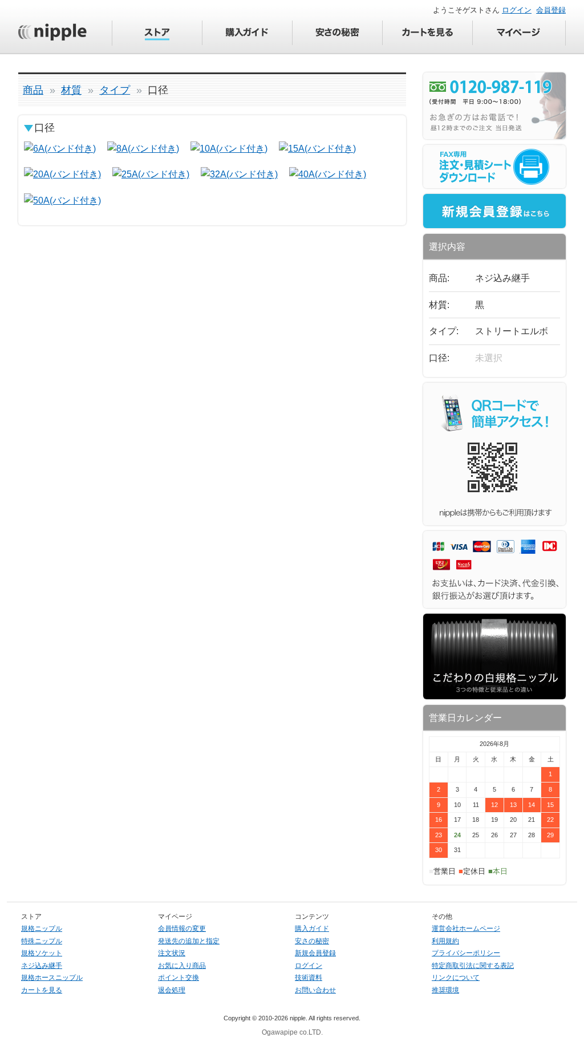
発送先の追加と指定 (189, 941)
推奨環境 (445, 990)
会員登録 (551, 10)
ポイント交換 (178, 978)
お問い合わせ (315, 990)
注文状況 (171, 953)
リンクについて (456, 978)
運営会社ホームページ (466, 929)
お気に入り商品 (182, 966)
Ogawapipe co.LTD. (292, 1032)
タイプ (114, 90)
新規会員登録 (315, 953)
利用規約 (445, 941)
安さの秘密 (312, 941)
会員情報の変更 (182, 929)
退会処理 (171, 990)
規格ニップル (41, 929)
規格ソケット (41, 953)
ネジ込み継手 (41, 966)
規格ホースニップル (52, 978)
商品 (33, 90)
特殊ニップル (41, 941)
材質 (71, 90)
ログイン (517, 10)
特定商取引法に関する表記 (473, 966)
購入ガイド (312, 929)
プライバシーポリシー (466, 953)
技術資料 (308, 978)
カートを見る (41, 990)
